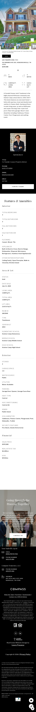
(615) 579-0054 (7, 168)
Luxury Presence (18, 645)
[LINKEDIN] (20, 633)
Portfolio (18, 594)
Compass (25, 602)
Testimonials (26, 594)
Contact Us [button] (18, 535)
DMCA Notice (22, 597)
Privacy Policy (25, 654)
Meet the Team (9, 594)
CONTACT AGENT (18, 186)
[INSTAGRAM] (15, 633)
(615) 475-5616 (10, 571)
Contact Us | (13, 597)
